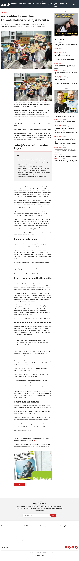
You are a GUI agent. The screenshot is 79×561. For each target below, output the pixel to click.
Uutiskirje (3, 533)
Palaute (22, 533)
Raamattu (38, 3)
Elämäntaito (31, 3)
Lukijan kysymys (24, 540)
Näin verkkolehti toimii (49, 1)
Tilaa (37, 1)
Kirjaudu (73, 1)
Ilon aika (2, 531)
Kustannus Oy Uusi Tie (45, 529)
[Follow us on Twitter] (69, 547)
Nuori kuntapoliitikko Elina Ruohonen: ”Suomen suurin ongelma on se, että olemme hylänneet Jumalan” (64, 67)
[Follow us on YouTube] (76, 547)
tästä (35, 440)
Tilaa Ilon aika (63, 1)
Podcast (2, 534)
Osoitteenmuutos (24, 536)
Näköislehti (69, 1)
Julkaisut (42, 531)
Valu (61, 531)
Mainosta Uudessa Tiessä (45, 534)
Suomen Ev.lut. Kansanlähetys (66, 529)
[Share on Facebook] (16, 484)
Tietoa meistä (56, 1)
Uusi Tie (2, 529)
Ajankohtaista (22, 3)
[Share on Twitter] (19, 484)
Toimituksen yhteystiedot (26, 529)
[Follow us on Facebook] (66, 547)
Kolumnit (62, 3)
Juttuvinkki (23, 531)
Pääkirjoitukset (13, 3)
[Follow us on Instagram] (73, 547)
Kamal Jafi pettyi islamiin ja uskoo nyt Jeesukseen (65, 50)
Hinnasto (42, 533)
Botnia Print (62, 533)
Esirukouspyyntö (24, 538)
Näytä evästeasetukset (39, 555)
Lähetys (44, 3)
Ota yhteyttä (41, 1)
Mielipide (22, 534)
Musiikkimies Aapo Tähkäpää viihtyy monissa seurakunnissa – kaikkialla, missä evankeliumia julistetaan (65, 151)
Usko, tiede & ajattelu (56, 4)
